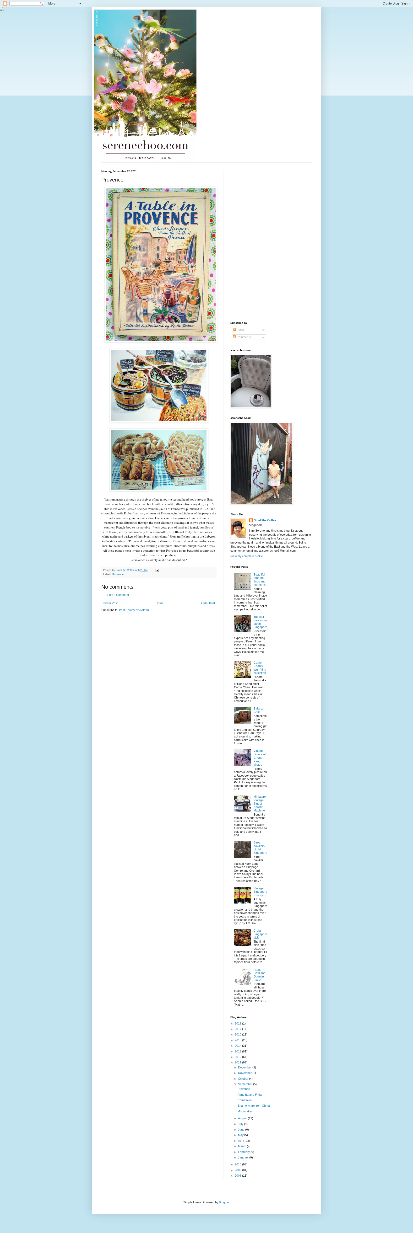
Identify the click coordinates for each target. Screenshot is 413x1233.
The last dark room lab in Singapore (260, 622)
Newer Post (110, 603)
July (241, 1124)
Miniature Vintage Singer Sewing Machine (260, 803)
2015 (238, 1040)
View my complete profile (246, 556)
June (241, 1129)
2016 (238, 1034)
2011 (238, 1062)
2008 (238, 1175)
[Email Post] (156, 570)
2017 (238, 1029)
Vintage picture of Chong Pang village (260, 757)
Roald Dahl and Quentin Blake (260, 975)
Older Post (208, 603)
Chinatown (245, 1100)
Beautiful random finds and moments (260, 580)
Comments (243, 337)
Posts (240, 329)
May (241, 1135)
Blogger (224, 1202)
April (241, 1140)
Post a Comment (118, 595)
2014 (238, 1045)
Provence (118, 574)
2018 (238, 1023)
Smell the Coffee (265, 520)
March (242, 1146)
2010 (238, 1164)
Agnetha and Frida (250, 1094)
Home (159, 603)
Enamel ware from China (254, 1105)
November (245, 1073)
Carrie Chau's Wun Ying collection (260, 668)
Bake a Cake (258, 710)
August (243, 1118)
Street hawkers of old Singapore (260, 847)
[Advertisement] (249, 241)
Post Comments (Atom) (134, 610)
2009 (238, 1170)
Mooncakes (245, 1111)
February (244, 1152)
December (245, 1067)
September (245, 1084)
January (243, 1157)
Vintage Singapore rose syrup (260, 892)
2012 (238, 1057)
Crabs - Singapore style (260, 934)
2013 (238, 1051)
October (243, 1078)
